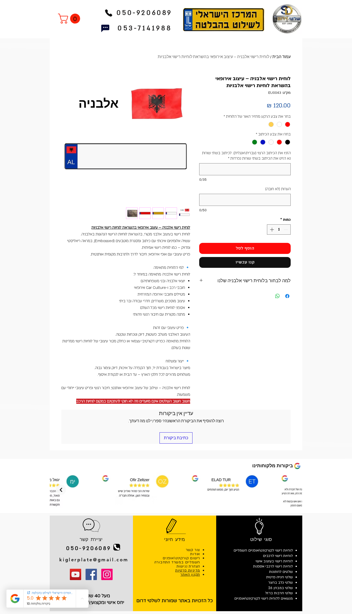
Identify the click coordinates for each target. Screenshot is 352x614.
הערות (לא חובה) (278, 188)
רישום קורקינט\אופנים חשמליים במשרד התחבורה (177, 560)
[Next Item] (61, 490)
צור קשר (193, 549)
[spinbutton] (279, 229)
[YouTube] (75, 574)
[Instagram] (107, 574)
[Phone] (108, 13)
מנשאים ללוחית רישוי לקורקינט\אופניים (263, 598)
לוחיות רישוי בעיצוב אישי (274, 561)
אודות (195, 554)
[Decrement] (286, 229)
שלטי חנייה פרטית (279, 577)
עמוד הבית (281, 57)
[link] (70, 19)
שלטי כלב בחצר (280, 582)
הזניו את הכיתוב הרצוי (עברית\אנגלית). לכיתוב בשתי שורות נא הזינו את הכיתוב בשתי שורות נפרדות (246, 155)
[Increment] (271, 229)
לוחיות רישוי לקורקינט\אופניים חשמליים (263, 550)
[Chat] (105, 28)
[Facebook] (91, 574)
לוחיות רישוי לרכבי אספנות (273, 566)
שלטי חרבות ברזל (279, 593)
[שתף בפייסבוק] (287, 296)
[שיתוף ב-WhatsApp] (277, 296)
